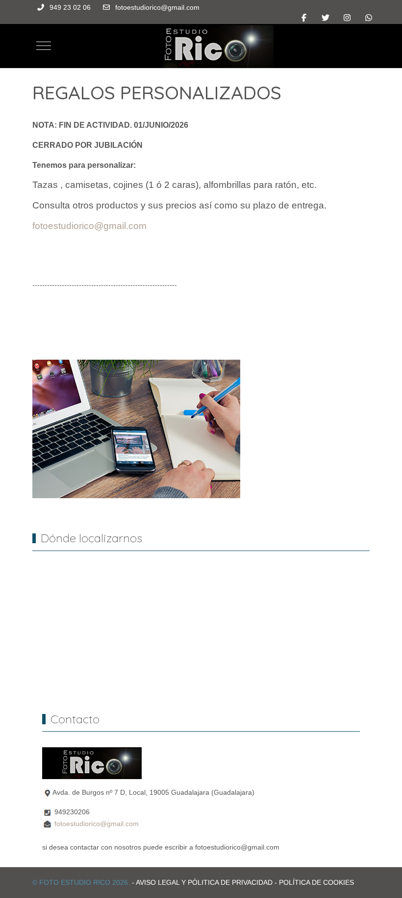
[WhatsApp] (369, 18)
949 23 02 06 (70, 7)
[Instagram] (347, 18)
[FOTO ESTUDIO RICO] (205, 46)
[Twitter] (325, 18)
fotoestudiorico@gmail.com (157, 7)
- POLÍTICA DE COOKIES (314, 882)
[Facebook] (304, 18)
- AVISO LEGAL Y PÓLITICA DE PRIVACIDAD (202, 882)
